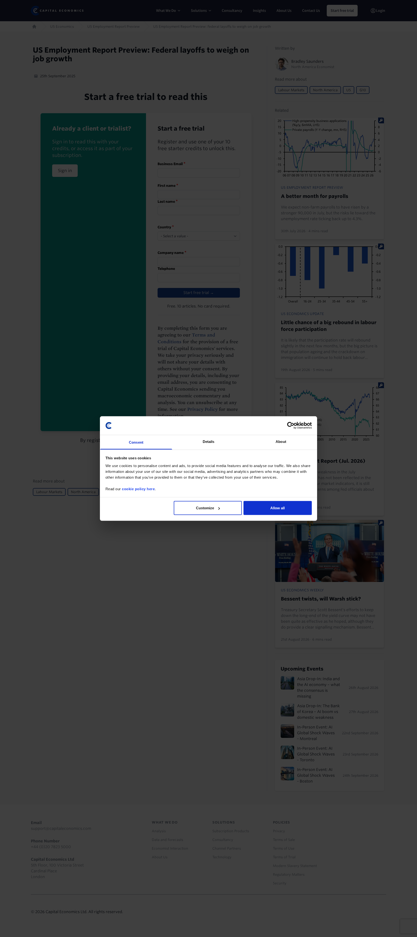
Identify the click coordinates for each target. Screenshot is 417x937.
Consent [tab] (136, 442)
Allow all (277, 508)
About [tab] (281, 441)
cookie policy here (138, 489)
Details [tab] (209, 441)
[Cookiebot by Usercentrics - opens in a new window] (291, 425)
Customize (205, 508)
